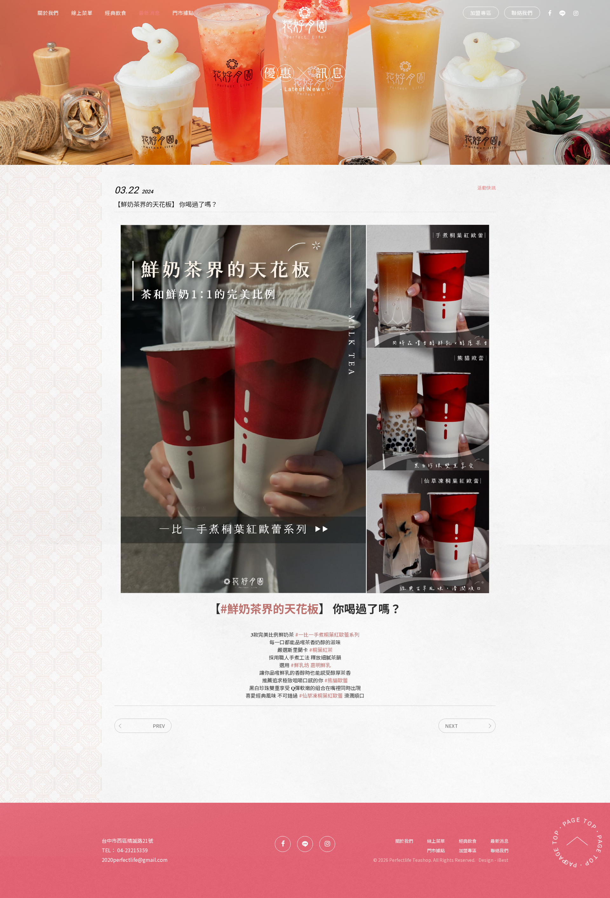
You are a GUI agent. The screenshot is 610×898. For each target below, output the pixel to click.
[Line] (558, 12)
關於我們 (48, 13)
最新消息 (149, 13)
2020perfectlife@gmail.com (135, 859)
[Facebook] (545, 12)
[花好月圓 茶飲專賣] (305, 23)
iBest (502, 860)
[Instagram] (572, 12)
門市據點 (183, 13)
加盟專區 (480, 13)
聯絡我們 (522, 13)
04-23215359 (132, 850)
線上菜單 (81, 13)
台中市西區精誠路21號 (127, 840)
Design (485, 860)
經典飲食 (115, 13)
